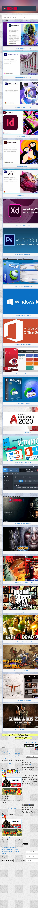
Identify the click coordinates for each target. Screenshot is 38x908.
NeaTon (11, 763)
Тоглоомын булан (7, 754)
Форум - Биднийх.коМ (9, 752)
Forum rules (30, 743)
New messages (13, 743)
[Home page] (31, 805)
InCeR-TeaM (12, 808)
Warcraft (17, 754)
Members (22, 743)
